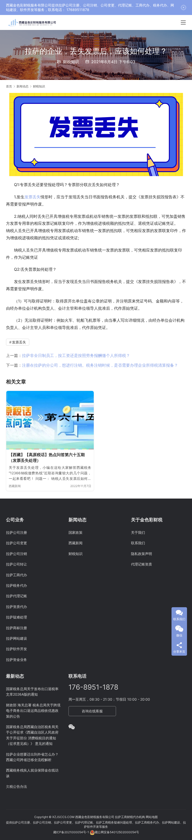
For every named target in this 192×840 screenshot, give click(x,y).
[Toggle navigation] (183, 22)
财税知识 (71, 61)
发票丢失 (32, 196)
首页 (9, 86)
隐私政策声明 (141, 554)
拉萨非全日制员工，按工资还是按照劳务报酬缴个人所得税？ (76, 355)
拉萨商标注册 (16, 628)
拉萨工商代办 (16, 575)
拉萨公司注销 (16, 554)
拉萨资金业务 (16, 659)
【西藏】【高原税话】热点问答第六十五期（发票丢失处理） (47, 457)
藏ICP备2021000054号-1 (71, 832)
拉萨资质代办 (16, 606)
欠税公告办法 (16, 786)
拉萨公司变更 (16, 543)
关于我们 (138, 532)
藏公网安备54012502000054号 (117, 832)
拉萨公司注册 (16, 532)
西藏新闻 (15, 486)
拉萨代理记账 (16, 596)
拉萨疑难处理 (16, 617)
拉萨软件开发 (16, 649)
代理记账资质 (141, 564)
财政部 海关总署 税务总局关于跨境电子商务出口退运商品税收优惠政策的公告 (33, 710)
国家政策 (75, 532)
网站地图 (152, 817)
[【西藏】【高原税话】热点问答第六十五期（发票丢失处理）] (50, 420)
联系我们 (138, 543)
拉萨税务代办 (16, 585)
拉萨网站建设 (16, 638)
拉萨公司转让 (16, 564)
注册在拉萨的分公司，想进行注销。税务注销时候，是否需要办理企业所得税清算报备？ (100, 365)
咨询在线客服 (92, 711)
